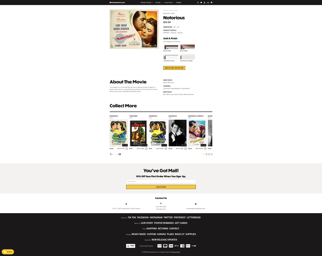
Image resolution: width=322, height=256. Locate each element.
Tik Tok (132, 217)
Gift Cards (181, 223)
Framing (178, 2)
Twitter (168, 217)
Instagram (156, 217)
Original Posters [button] (146, 2)
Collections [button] (168, 2)
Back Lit (179, 234)
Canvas (161, 234)
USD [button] (208, 2)
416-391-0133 (161, 209)
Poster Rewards (164, 223)
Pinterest (180, 217)
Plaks (170, 234)
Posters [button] (157, 2)
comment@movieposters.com (195, 208)
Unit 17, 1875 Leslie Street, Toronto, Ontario (126, 208)
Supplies (191, 234)
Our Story (147, 223)
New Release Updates (164, 239)
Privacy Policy (175, 252)
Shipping (151, 228)
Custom (151, 234)
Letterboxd (194, 217)
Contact (174, 228)
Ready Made (139, 234)
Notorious (114, 116)
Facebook (143, 217)
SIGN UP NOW (161, 187)
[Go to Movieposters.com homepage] (117, 2)
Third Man (133, 116)
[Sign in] (204, 2)
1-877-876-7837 (161, 207)
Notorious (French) (196, 116)
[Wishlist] (201, 2)
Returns (163, 228)
